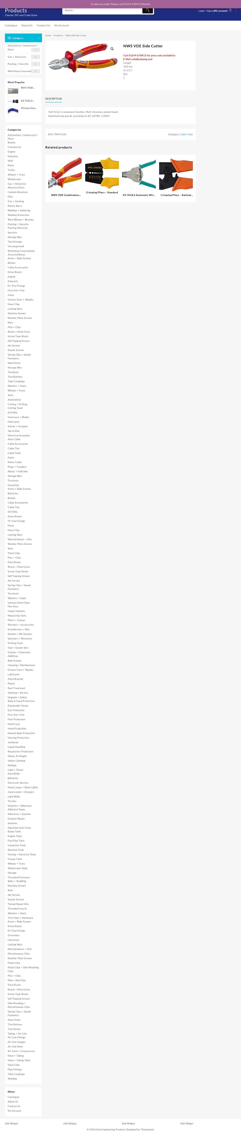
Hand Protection (17, 728)
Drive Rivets (15, 272)
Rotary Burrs (15, 205)
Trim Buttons (15, 376)
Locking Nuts (15, 308)
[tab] (54, 99)
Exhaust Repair (16, 818)
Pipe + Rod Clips (17, 980)
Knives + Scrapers (18, 426)
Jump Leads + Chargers (21, 792)
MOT (10, 160)
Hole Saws (13, 421)
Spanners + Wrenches (20, 638)
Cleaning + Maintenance (21, 665)
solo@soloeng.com (142, 59)
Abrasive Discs (16, 187)
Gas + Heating (16, 201)
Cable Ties (14, 448)
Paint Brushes (15, 679)
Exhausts (13, 156)
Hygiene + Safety (17, 697)
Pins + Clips (14, 327)
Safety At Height (17, 756)
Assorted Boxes (16, 254)
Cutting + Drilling (17, 404)
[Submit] (147, 10)
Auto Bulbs (14, 773)
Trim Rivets (14, 1029)
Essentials (13, 485)
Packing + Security (18, 63)
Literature (13, 939)
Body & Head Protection (21, 701)
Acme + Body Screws (19, 258)
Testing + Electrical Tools (22, 854)
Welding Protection (18, 215)
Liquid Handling (16, 747)
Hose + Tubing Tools (19, 1060)
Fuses (11, 295)
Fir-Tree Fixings (16, 285)
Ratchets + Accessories (21, 624)
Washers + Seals (17, 385)
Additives (13, 656)
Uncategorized (16, 246)
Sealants (12, 823)
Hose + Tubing (16, 1055)
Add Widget (11, 1123)
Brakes (12, 142)
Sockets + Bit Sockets (20, 634)
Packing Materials (18, 227)
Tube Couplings (16, 381)
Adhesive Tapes (16, 809)
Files (10, 196)
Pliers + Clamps (16, 620)
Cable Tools (14, 453)
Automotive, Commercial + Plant (23, 47)
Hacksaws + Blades (18, 417)
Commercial (14, 147)
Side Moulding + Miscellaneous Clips (19, 1005)
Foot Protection (16, 719)
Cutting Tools (15, 408)
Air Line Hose (15, 1046)
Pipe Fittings (15, 1069)
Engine (11, 151)
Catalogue (13, 1097)
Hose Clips (14, 304)
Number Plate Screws (20, 318)
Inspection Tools (17, 845)
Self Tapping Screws (19, 340)
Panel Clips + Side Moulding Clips (23, 969)
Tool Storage (15, 241)
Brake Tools (14, 831)
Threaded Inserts (17, 908)
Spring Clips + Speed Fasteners (19, 356)
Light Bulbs (14, 796)
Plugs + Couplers (17, 466)
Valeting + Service (18, 692)
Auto (10, 395)
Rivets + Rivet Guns (19, 331)
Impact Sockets (16, 611)
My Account (14, 1110)
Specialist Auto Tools (19, 827)
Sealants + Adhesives (20, 805)
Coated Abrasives (18, 192)
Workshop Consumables (21, 71)
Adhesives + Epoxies (19, 814)
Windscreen (14, 179)
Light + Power (15, 769)
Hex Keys (13, 606)
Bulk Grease (15, 660)
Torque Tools (15, 859)
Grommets (14, 935)
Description (53, 98)
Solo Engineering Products (111, 1129)
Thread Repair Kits (18, 904)
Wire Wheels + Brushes (21, 219)
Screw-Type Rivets (18, 336)
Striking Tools (15, 643)
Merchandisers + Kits (20, 539)
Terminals (13, 372)
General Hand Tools (19, 602)
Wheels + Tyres (16, 174)
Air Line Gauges (17, 1041)
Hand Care (14, 724)
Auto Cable (14, 439)
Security (12, 232)
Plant (11, 165)
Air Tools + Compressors (21, 1051)
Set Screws (14, 345)
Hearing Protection (18, 737)
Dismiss (145, 4)
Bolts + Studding (17, 881)
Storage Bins (15, 237)
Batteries (13, 493)
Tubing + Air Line (17, 1033)
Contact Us (14, 1106)
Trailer (11, 170)
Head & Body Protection (21, 733)
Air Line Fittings (17, 1037)
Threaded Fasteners (19, 877)
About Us (13, 1101)
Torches (12, 801)
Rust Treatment (16, 688)
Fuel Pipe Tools (16, 840)
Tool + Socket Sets (18, 647)
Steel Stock (14, 363)
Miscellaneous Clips (19, 953)
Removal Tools (16, 849)
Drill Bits (13, 412)
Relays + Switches (18, 471)
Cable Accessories (18, 267)
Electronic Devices (18, 782)
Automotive (14, 399)
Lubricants (14, 674)
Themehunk (147, 1129)
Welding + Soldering (19, 210)
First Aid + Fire (16, 290)
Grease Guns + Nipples (21, 299)
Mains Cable (15, 462)
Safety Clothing (16, 760)
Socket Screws (16, 350)
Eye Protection (16, 710)
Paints (11, 683)
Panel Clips (14, 553)
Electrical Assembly (19, 435)
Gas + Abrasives (17, 56)
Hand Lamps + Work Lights (23, 787)
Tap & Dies (14, 431)
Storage (12, 872)
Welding (12, 1078)
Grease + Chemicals (19, 652)
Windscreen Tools (18, 868)
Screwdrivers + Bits (19, 629)
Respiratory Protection (20, 751)
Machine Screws (17, 313)
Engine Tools (15, 836)
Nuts (10, 322)
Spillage (12, 765)
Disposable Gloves (18, 705)
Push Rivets (14, 562)
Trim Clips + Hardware (20, 917)
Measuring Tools (17, 615)
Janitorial (13, 742)
